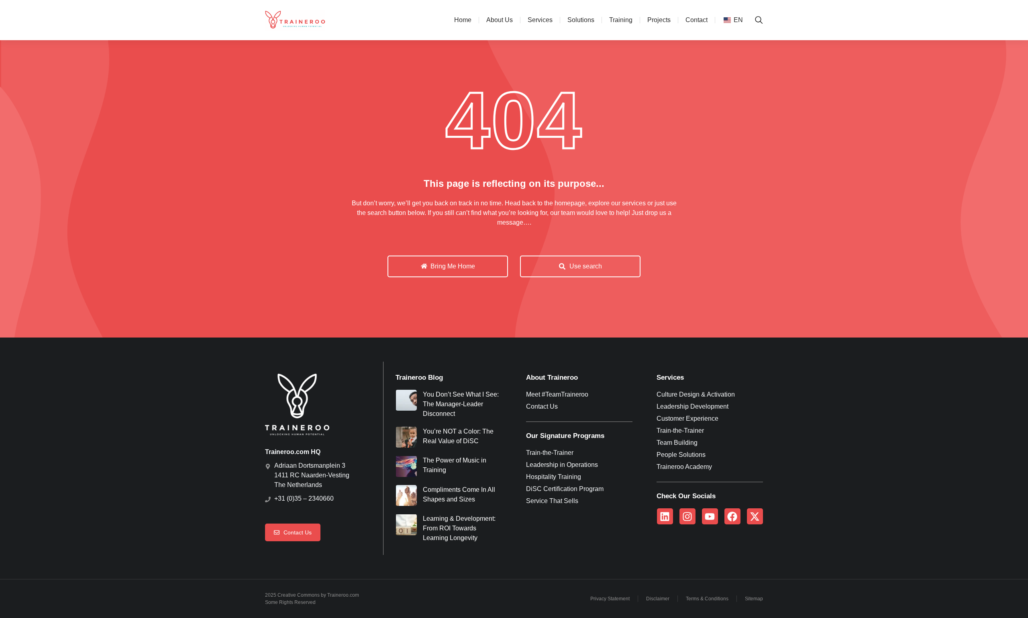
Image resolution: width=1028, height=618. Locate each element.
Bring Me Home (452, 266)
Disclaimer (657, 599)
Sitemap (754, 599)
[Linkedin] (665, 516)
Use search (585, 266)
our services (628, 203)
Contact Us (298, 532)
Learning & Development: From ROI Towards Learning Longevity (459, 528)
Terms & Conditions (707, 599)
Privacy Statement (610, 599)
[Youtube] (710, 516)
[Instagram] (687, 516)
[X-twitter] (755, 516)
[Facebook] (732, 516)
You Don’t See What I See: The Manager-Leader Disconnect (461, 404)
